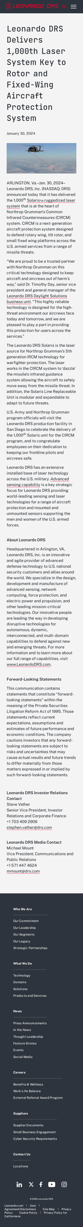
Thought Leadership (28, 1036)
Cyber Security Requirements (35, 1138)
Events (18, 1050)
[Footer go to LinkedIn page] (19, 1185)
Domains (19, 982)
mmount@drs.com (23, 871)
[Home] (31, 7)
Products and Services (29, 995)
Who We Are (22, 909)
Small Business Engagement (34, 1132)
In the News (22, 1030)
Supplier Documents (28, 1125)
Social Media (23, 1057)
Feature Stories (25, 1043)
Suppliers (20, 1113)
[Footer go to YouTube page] (52, 1185)
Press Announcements (30, 1023)
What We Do (22, 963)
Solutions (20, 989)
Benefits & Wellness (28, 1084)
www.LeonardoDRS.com (29, 664)
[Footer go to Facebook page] (40, 1185)
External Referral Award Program (38, 1097)
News (17, 1011)
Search (64, 6)
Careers (19, 1072)
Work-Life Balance (27, 1091)
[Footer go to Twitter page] (31, 1185)
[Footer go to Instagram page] (64, 1185)
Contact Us (21, 1154)
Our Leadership (24, 928)
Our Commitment (26, 921)
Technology (22, 975)
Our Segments (24, 934)
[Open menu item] (73, 6)
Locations (20, 1166)
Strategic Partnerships (30, 948)
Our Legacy (21, 941)
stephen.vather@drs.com (29, 827)
